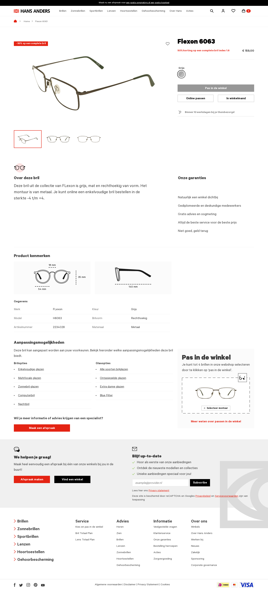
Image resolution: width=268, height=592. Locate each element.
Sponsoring (197, 559)
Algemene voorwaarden (108, 584)
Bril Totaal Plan (84, 533)
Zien (119, 533)
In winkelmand (236, 98)
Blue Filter (106, 395)
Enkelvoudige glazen (31, 369)
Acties (157, 552)
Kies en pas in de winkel (89, 527)
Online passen (195, 98)
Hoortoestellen (29, 552)
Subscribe (200, 483)
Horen (120, 527)
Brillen (21, 522)
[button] (223, 11)
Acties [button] (189, 11)
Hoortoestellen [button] (128, 11)
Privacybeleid (203, 496)
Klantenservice (162, 533)
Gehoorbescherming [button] (153, 11)
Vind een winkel (72, 479)
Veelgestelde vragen (165, 527)
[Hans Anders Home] (32, 11)
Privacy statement (159, 490)
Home (27, 21)
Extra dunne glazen (112, 387)
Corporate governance (204, 565)
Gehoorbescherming (34, 560)
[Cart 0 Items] (243, 11)
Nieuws (195, 546)
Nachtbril (23, 404)
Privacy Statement (148, 584)
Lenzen (22, 545)
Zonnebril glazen (28, 387)
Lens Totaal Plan (85, 540)
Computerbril (26, 395)
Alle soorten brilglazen (114, 369)
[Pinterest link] (35, 585)
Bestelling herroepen (166, 546)
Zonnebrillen (27, 529)
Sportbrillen (26, 537)
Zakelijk (195, 552)
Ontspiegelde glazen (113, 378)
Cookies (165, 584)
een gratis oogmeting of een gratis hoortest (147, 3)
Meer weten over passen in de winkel (216, 421)
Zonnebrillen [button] (78, 11)
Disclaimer (130, 584)
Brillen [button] (62, 11)
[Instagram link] (28, 585)
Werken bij (197, 540)
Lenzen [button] (111, 11)
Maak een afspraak (42, 428)
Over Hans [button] (176, 11)
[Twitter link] (21, 585)
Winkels (195, 527)
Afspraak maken (32, 479)
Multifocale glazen (29, 378)
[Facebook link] (14, 585)
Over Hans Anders (201, 533)
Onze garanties (162, 540)
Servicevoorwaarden (226, 496)
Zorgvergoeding (163, 559)
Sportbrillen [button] (96, 11)
